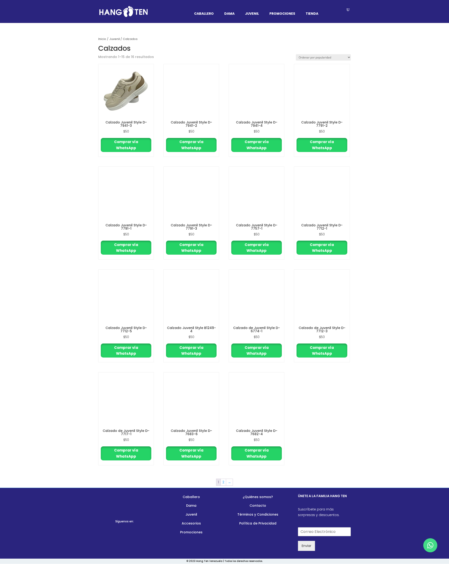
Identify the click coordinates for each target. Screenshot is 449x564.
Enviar (306, 545)
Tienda (312, 14)
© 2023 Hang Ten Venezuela (204, 561)
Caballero (204, 14)
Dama (229, 14)
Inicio (102, 39)
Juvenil (252, 14)
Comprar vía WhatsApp (126, 144)
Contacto (258, 505)
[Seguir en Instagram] (129, 530)
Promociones (282, 14)
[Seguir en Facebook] (120, 530)
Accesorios (191, 523)
